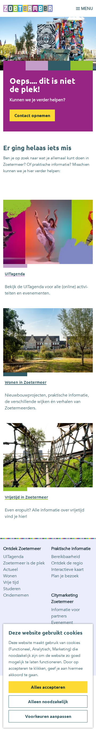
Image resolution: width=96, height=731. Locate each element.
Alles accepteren (48, 687)
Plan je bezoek (65, 576)
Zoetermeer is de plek (24, 563)
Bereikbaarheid (65, 557)
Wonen (10, 576)
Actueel (10, 569)
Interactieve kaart (67, 569)
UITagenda (13, 557)
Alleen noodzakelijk (48, 701)
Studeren (12, 589)
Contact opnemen (32, 115)
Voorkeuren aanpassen (48, 716)
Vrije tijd (11, 582)
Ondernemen (16, 595)
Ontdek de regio (67, 563)
